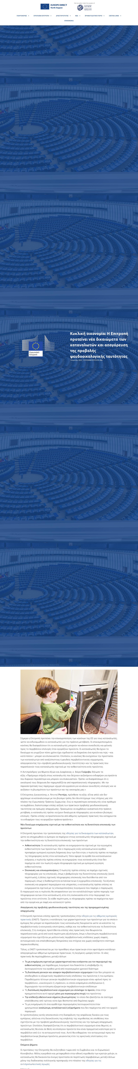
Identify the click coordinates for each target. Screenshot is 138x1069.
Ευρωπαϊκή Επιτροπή (41, 16)
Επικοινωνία (69, 21)
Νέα (76, 16)
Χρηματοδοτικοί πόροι (93, 16)
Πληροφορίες (22, 16)
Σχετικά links (114, 16)
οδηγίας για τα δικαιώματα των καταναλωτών (89, 833)
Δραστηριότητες (62, 16)
